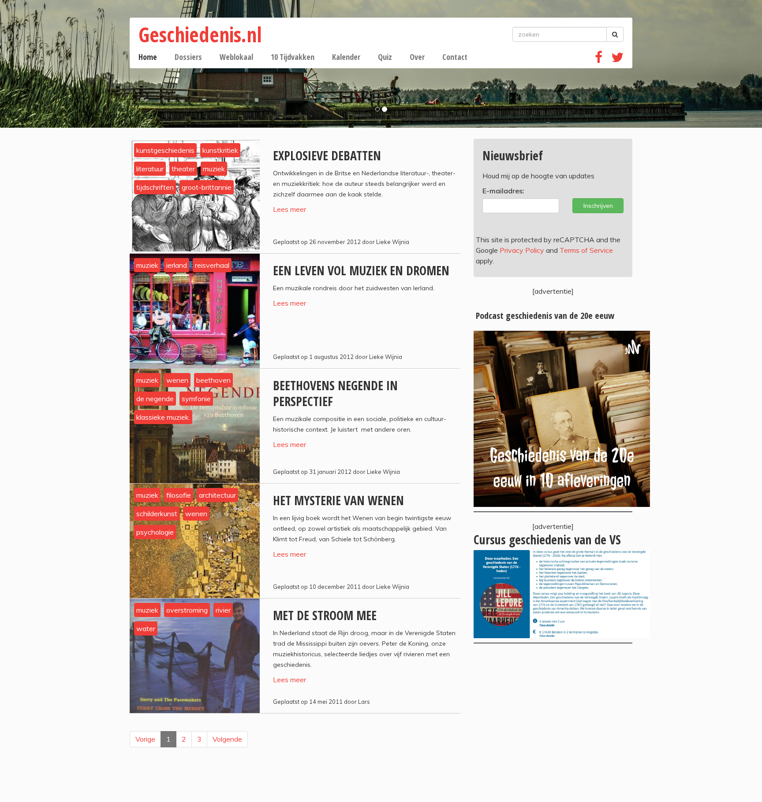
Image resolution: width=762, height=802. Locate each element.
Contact (454, 57)
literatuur (150, 168)
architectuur (217, 495)
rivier (223, 610)
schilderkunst (156, 513)
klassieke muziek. (163, 417)
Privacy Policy (522, 250)
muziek (214, 168)
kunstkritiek (220, 150)
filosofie (178, 495)
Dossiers (188, 57)
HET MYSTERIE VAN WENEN (338, 500)
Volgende (227, 739)
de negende (155, 398)
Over (417, 57)
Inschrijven (598, 206)
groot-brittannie (207, 187)
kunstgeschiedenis (165, 150)
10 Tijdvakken (292, 57)
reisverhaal (212, 265)
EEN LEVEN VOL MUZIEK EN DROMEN (361, 270)
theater (183, 168)
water (145, 628)
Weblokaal (236, 57)
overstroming (187, 610)
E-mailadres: (503, 190)
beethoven (213, 380)
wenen (177, 380)
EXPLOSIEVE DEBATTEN (327, 155)
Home (147, 57)
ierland (176, 265)
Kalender (346, 57)
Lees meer (289, 209)
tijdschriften (155, 187)
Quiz (385, 57)
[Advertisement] (553, 722)
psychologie (155, 532)
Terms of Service (586, 250)
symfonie (196, 398)
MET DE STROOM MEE (325, 615)
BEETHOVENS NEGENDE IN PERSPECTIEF (335, 393)
